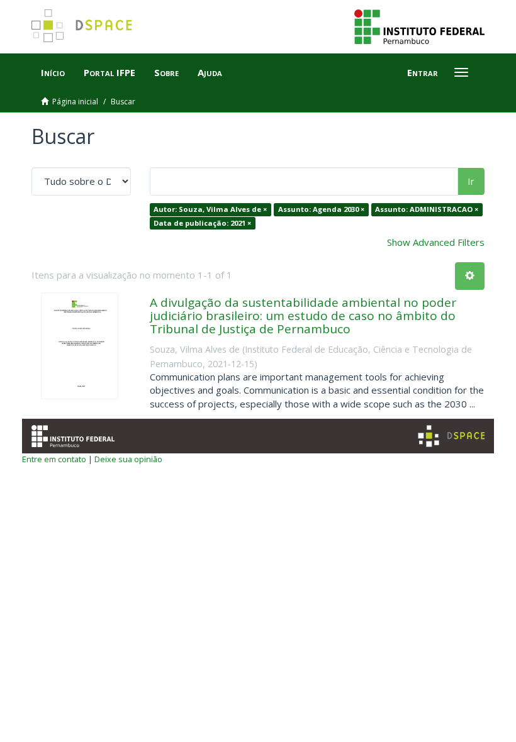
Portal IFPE (109, 72)
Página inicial (75, 101)
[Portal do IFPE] (419, 25)
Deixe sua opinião (128, 459)
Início (53, 72)
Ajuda (210, 72)
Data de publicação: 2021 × (202, 223)
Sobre (166, 72)
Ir (471, 181)
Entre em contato (54, 459)
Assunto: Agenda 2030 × (321, 209)
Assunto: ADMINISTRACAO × (426, 209)
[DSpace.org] (451, 436)
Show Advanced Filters (436, 242)
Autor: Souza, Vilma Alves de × (210, 209)
